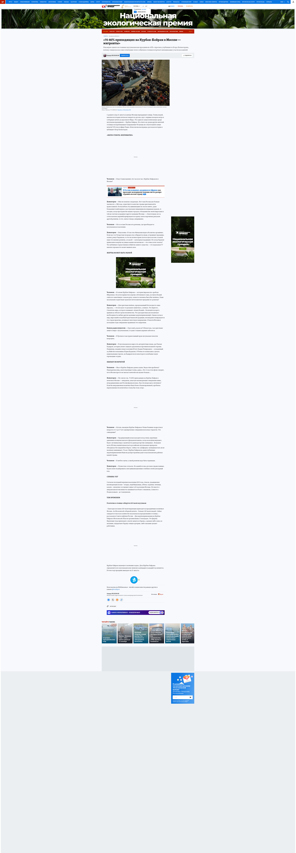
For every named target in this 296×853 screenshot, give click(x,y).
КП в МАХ (143, 31)
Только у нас (119, 31)
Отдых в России (151, 31)
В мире (60, 2)
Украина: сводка (135, 31)
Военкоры (127, 31)
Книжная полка (235, 2)
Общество (43, 2)
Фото (10, 2)
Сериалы (269, 2)
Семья (202, 2)
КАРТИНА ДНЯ (113, 606)
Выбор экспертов (159, 2)
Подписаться (124, 55)
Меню (2, 2)
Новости (112, 31)
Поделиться (188, 55)
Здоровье (74, 2)
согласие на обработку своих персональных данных (181, 701)
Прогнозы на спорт (248, 2)
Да (135, 11)
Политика (34, 2)
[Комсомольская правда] (111, 6)
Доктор (168, 2)
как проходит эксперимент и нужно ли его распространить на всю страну (142, 192)
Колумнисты (106, 2)
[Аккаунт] (293, 2)
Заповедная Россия (162, 31)
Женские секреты (211, 2)
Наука (92, 2)
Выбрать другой (141, 11)
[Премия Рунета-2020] (125, 6)
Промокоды (260, 2)
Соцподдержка (84, 2)
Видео (16, 2)
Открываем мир (186, 2)
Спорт (98, 2)
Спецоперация (25, 2)
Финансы (176, 2)
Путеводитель (223, 2)
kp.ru (161, 594)
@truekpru (116, 589)
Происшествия (117, 2)
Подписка (189, 6)
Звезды (66, 2)
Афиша (149, 2)
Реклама (180, 6)
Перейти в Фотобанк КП (124, 110)
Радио (173, 6)
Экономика (52, 2)
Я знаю (195, 2)
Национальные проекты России (134, 2)
